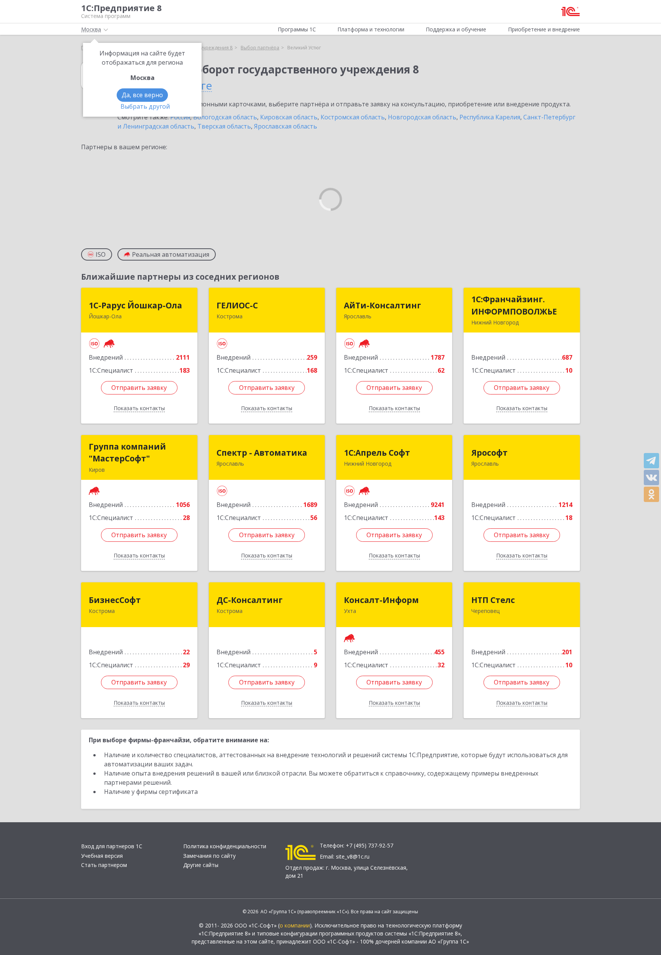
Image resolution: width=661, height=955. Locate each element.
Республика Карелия (489, 117)
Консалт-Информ (381, 600)
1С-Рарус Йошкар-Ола (135, 305)
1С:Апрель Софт (377, 452)
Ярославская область (285, 126)
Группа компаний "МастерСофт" (127, 452)
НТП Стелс (493, 600)
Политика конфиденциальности (224, 846)
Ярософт (489, 452)
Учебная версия (102, 855)
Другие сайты (200, 865)
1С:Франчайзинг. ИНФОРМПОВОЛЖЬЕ (514, 305)
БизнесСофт (115, 600)
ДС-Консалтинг (250, 600)
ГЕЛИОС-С (237, 305)
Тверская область (224, 126)
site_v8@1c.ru (353, 856)
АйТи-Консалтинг (382, 305)
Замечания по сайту (209, 855)
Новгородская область (422, 117)
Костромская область (353, 117)
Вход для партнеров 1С (111, 846)
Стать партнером (104, 865)
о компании (295, 925)
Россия (180, 117)
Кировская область (288, 117)
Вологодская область (225, 117)
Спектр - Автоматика (262, 452)
